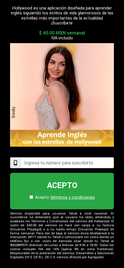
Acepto (62, 185)
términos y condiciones (72, 197)
